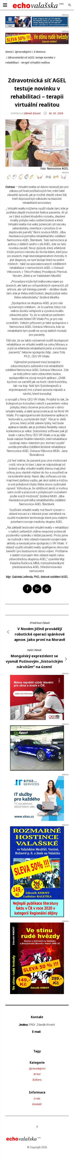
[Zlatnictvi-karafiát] (37, 176)
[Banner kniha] (37, 871)
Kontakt (37, 1104)
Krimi (37, 1074)
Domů (8, 51)
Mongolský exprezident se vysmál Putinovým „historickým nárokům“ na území (34, 661)
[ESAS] (37, 747)
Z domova (39, 51)
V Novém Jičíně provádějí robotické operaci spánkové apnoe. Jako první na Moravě (39, 634)
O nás (37, 1098)
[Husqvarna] (37, 21)
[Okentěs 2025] (37, 697)
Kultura (37, 1079)
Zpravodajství (23, 51)
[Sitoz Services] (37, 798)
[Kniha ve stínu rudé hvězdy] (37, 38)
